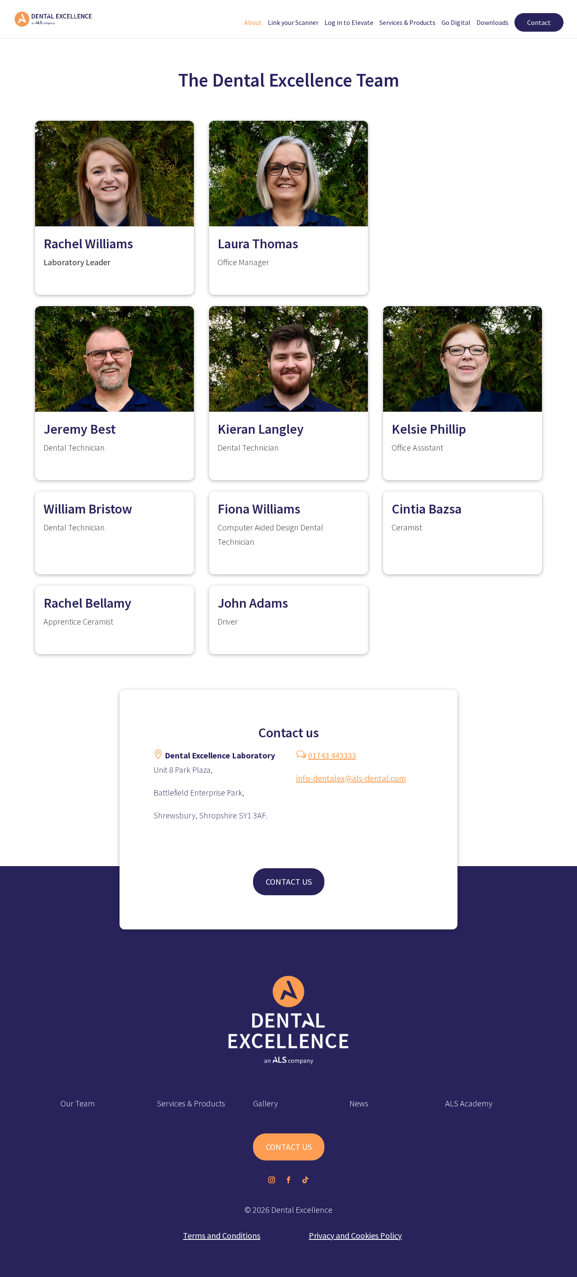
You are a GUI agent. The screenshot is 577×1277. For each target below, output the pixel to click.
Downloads (492, 23)
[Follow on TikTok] (305, 1180)
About (253, 23)
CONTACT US (289, 881)
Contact (539, 22)
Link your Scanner (293, 23)
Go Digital (456, 23)
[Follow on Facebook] (288, 1180)
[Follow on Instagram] (271, 1180)
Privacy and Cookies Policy (355, 1235)
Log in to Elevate (348, 23)
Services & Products (407, 23)
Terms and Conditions (221, 1235)
